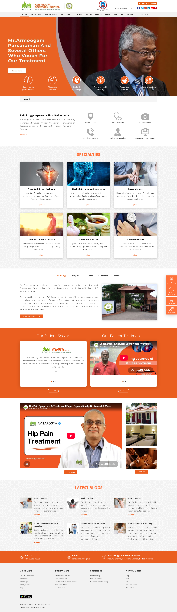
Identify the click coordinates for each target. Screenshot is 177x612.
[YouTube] (152, 8)
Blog (107, 14)
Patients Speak (93, 14)
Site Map (42, 607)
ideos (128, 582)
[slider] (88, 48)
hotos (128, 579)
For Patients (103, 275)
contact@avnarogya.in (81, 559)
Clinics (78, 14)
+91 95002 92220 (148, 3)
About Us (35, 14)
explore (53, 391)
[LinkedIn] (149, 8)
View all (124, 391)
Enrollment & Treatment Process (66, 582)
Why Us (75, 275)
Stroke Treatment (96, 579)
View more (71, 472)
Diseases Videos (131, 585)
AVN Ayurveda (25, 585)
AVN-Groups (24, 579)
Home (24, 14)
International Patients (62, 576)
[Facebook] (138, 8)
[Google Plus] (145, 8)
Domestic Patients (61, 579)
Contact (144, 14)
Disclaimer (34, 607)
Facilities (65, 14)
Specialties (50, 14)
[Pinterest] (155, 8)
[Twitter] (142, 8)
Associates (88, 275)
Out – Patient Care (61, 585)
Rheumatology (95, 576)
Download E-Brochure (31, 316)
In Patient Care (60, 588)
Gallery (131, 14)
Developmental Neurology (99, 582)
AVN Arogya (62, 275)
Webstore (118, 14)
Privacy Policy (24, 607)
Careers (116, 275)
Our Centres (130, 588)
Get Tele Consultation (27, 576)
